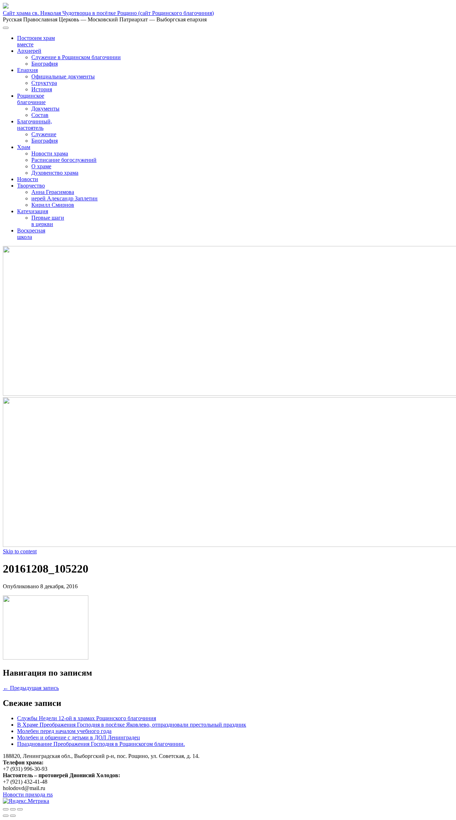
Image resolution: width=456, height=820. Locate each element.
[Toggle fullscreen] (13, 809)
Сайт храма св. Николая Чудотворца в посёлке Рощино (108, 13)
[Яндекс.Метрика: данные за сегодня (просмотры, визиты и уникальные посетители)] (26, 801)
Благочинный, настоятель (34, 124)
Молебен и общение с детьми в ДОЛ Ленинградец (78, 737)
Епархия (27, 70)
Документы (45, 109)
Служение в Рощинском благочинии (76, 57)
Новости (27, 179)
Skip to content (20, 551)
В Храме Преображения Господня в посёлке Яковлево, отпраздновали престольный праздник (131, 725)
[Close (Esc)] (6, 809)
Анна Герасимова (52, 192)
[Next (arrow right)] (13, 816)
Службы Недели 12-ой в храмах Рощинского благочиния (86, 718)
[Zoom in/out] (20, 809)
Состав (39, 115)
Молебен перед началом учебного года (64, 731)
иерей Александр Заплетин (64, 198)
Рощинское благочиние (31, 99)
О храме (41, 166)
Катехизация (32, 211)
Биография (44, 64)
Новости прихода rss (28, 794)
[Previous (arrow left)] (6, 816)
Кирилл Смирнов (52, 205)
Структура (44, 83)
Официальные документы (63, 76)
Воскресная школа (31, 233)
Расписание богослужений (64, 160)
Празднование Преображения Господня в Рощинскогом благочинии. (101, 744)
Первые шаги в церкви (47, 221)
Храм (23, 147)
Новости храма (49, 153)
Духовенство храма (54, 173)
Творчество (31, 186)
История (41, 89)
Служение (43, 134)
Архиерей (29, 51)
